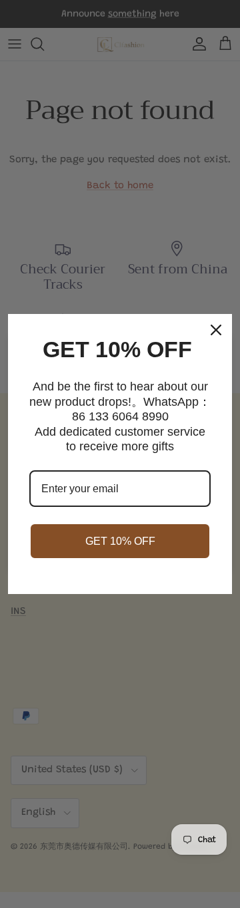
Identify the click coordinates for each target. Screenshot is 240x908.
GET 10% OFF (120, 541)
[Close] (216, 330)
